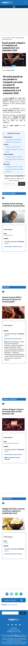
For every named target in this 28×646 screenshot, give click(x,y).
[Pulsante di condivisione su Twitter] (11, 594)
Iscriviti (21, 183)
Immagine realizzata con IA (8, 67)
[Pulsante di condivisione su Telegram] (21, 594)
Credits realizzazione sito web (20, 636)
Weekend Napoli (20, 37)
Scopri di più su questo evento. (13, 246)
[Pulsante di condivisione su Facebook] (7, 594)
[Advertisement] (14, 22)
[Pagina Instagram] (12, 625)
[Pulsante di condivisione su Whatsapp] (16, 594)
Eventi (13, 37)
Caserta (9, 604)
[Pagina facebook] (8, 625)
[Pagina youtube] (20, 625)
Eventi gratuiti (14, 604)
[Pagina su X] (16, 625)
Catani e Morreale (15, 635)
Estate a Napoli (6, 37)
